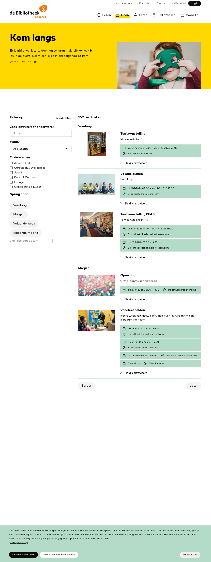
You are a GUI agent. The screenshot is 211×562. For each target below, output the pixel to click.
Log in (194, 3)
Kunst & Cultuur (24, 177)
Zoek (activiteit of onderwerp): (32, 127)
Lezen (106, 15)
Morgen (18, 214)
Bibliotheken (166, 15)
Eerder (86, 385)
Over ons (162, 3)
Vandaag (20, 205)
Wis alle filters (64, 118)
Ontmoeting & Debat (27, 187)
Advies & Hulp (22, 163)
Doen (125, 15)
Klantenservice (123, 3)
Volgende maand (25, 232)
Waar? (15, 141)
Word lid (192, 15)
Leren (143, 15)
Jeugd (18, 172)
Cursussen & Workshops (29, 168)
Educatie (144, 3)
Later (193, 385)
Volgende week (24, 223)
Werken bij (180, 3)
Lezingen (19, 182)
